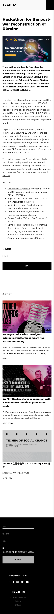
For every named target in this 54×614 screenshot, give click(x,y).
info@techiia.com (18, 576)
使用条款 (18, 605)
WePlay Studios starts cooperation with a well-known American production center (27, 403)
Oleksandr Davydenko (19, 189)
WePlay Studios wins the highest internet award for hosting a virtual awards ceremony (24, 338)
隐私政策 (18, 601)
